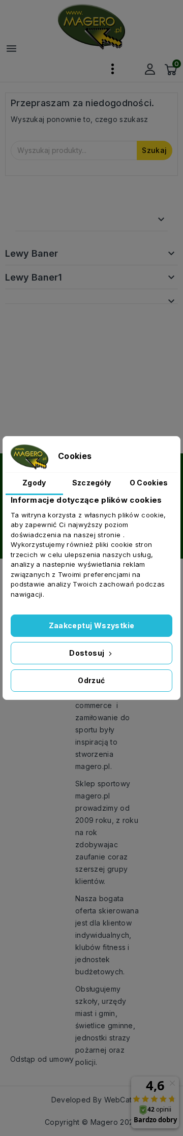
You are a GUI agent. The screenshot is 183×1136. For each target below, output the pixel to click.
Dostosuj (87, 653)
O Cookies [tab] (149, 482)
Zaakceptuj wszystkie (92, 625)
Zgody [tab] (34, 482)
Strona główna (56, 219)
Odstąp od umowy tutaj (50, 1059)
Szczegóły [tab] (91, 482)
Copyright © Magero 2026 (91, 1122)
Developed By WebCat (91, 1099)
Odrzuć (91, 680)
